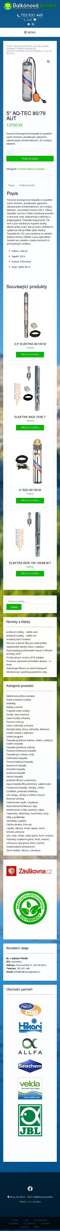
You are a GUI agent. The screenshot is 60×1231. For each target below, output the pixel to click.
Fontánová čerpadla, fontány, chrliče (25, 787)
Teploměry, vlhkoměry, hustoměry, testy (27, 813)
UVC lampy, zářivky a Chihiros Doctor (25, 794)
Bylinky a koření (14, 707)
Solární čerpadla (14, 743)
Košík (36, 1227)
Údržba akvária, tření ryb (19, 824)
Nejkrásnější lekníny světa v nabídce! (25, 646)
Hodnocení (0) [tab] (26, 185)
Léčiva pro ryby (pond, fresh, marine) (25, 842)
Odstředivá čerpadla (16, 758)
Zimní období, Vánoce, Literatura (23, 850)
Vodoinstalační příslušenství (20, 846)
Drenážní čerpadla (15, 769)
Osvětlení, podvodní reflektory (21, 791)
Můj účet (24, 1227)
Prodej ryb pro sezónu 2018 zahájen (25, 657)
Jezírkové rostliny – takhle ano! (22, 631)
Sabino (30, 1201)
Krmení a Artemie (15, 831)
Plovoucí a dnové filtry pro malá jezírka (26, 643)
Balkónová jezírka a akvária (20, 695)
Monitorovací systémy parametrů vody (26, 671)
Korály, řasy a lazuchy (17, 714)
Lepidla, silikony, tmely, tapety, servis (25, 828)
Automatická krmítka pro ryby (21, 806)
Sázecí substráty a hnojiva (19, 725)
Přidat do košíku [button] (30, 354)
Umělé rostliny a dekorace (19, 732)
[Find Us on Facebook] (29, 24)
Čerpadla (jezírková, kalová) (20, 747)
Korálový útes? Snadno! (18, 639)
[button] (48, 62)
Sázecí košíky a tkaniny (18, 718)
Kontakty (45, 1223)
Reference (13, 1223)
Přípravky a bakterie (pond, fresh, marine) (27, 839)
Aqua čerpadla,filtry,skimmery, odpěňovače (28, 783)
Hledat (14, 607)
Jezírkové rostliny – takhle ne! (21, 635)
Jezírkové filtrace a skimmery (21, 780)
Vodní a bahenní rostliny (18, 699)
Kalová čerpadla (14, 776)
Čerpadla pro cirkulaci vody (20, 754)
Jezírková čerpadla (15, 772)
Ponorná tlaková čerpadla (28, 51)
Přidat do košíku (30, 158)
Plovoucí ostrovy (15, 721)
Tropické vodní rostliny (18, 710)
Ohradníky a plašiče (16, 820)
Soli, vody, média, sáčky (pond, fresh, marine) (29, 835)
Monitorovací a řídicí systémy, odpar (25, 809)
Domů (9, 46)
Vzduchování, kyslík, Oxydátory (22, 802)
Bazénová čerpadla (16, 765)
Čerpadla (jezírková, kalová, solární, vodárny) (29, 740)
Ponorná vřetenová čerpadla (21, 750)
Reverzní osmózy (15, 798)
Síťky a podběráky (15, 817)
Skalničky (11, 703)
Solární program (14, 736)
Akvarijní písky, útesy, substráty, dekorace (27, 729)
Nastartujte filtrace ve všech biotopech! (26, 668)
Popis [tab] (11, 185)
